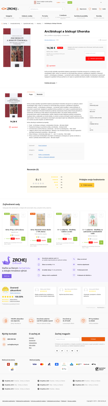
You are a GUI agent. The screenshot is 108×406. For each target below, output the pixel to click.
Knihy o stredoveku (44, 154)
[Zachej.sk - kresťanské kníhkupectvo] (10, 9)
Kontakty (31, 338)
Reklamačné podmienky (23, 401)
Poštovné (63, 401)
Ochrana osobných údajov (38, 401)
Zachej (5, 23)
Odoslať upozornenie (96, 58)
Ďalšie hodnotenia (15, 293)
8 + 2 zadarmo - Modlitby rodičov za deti (67, 231)
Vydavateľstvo (33, 343)
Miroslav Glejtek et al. (50, 40)
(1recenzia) (16, 235)
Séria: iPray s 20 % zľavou (14, 230)
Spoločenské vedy (28, 23)
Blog (30, 348)
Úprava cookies (72, 401)
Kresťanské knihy (15, 23)
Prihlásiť (93, 339)
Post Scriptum (42, 145)
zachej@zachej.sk (12, 344)
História (39, 23)
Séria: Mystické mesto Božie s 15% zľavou (41, 231)
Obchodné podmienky (8, 401)
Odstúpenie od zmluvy (53, 401)
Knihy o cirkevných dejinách (46, 157)
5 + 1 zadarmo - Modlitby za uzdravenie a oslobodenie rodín (93, 231)
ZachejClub (32, 340)
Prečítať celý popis (50, 83)
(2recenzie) (94, 239)
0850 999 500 (11, 339)
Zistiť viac (7, 276)
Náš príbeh (32, 345)
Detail (69, 2)
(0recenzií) (104, 40)
